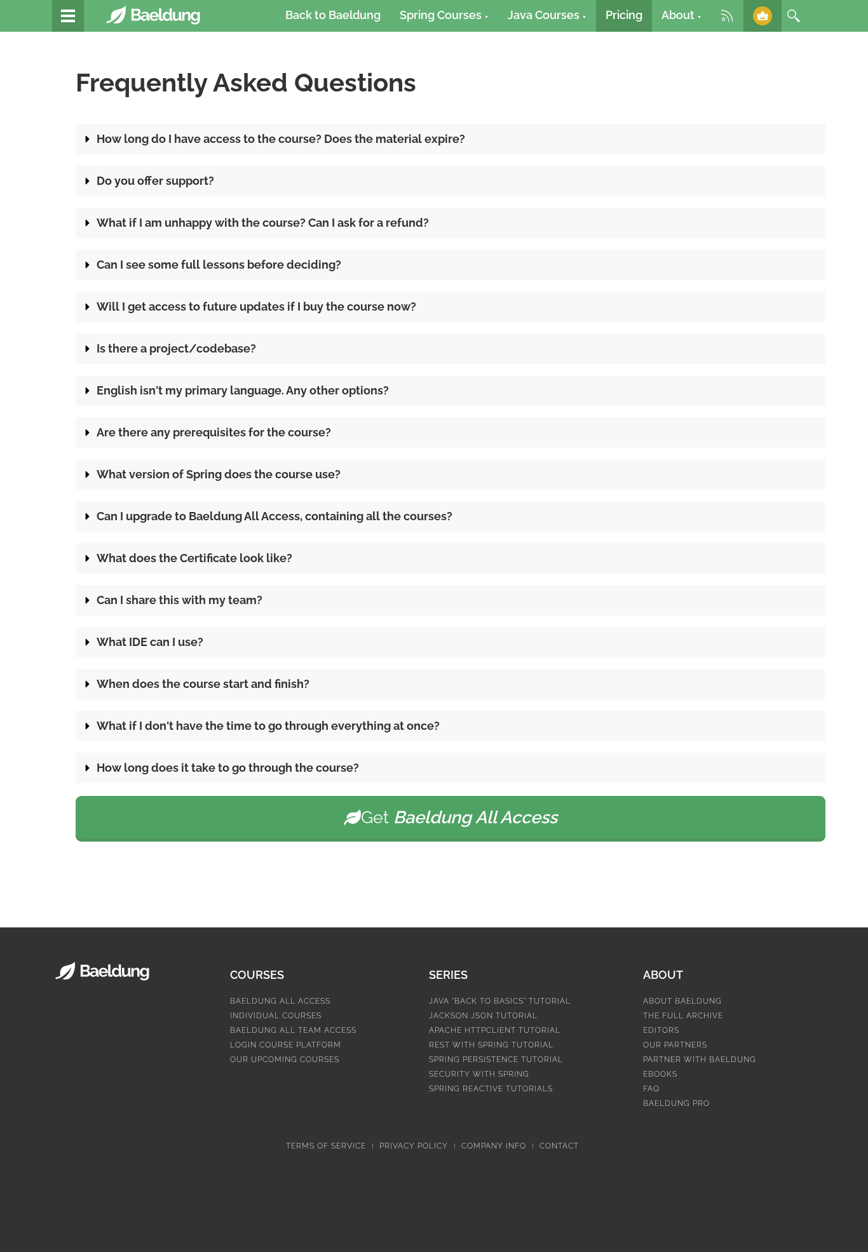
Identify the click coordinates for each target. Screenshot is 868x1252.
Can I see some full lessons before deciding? (219, 264)
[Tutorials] (68, 16)
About (681, 15)
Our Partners (675, 1044)
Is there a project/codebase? (176, 348)
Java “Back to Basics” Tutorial (500, 1001)
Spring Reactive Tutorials (491, 1088)
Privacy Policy (413, 1145)
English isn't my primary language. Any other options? (243, 390)
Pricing (624, 15)
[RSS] (727, 16)
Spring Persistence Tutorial (496, 1059)
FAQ (651, 1088)
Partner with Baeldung (699, 1059)
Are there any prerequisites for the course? (214, 432)
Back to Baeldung (333, 15)
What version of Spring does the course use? (219, 474)
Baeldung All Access (280, 1001)
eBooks (660, 1074)
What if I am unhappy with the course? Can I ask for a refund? (263, 222)
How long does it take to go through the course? (228, 767)
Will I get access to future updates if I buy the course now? (256, 306)
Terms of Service (326, 1145)
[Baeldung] (160, 15)
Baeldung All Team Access (293, 1030)
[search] (794, 16)
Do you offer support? (155, 180)
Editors (661, 1030)
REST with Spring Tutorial (491, 1044)
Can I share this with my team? (179, 600)
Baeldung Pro (676, 1103)
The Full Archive (683, 1015)
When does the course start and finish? (203, 683)
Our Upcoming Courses (284, 1059)
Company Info (493, 1145)
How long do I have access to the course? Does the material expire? (281, 138)
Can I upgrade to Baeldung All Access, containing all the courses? (274, 516)
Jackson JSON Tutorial (483, 1015)
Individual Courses (276, 1015)
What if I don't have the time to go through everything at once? (268, 725)
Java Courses (547, 15)
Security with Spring (479, 1074)
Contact (559, 1145)
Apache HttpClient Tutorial (494, 1030)
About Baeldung (682, 1001)
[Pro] (762, 16)
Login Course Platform (285, 1044)
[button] (450, 139)
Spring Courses (444, 15)
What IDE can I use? (150, 642)
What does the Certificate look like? (194, 558)
